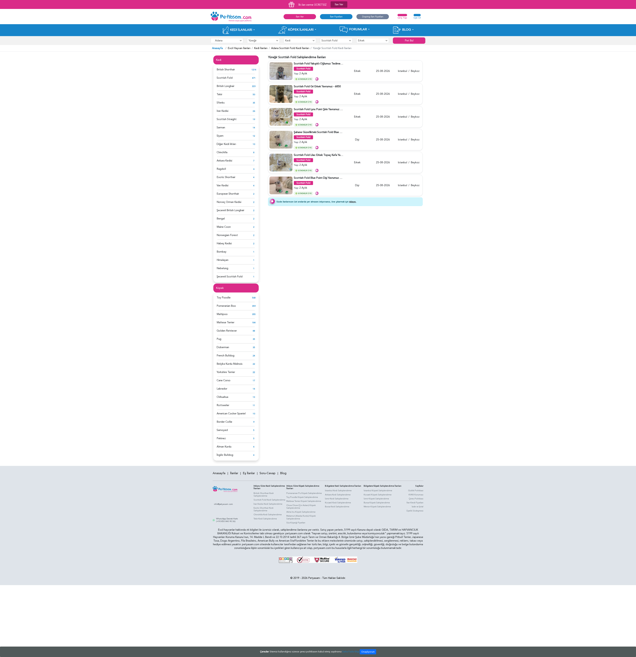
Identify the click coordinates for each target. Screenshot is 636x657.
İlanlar (234, 473)
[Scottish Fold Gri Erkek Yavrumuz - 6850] (280, 94)
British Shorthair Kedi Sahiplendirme (264, 494)
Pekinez (221, 438)
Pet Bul (409, 40)
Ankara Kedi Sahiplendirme (338, 494)
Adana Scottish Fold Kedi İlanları (290, 48)
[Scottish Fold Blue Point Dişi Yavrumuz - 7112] (280, 185)
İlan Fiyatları (336, 16)
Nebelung (222, 268)
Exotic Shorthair (226, 177)
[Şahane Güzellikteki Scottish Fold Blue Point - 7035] (280, 139)
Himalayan (222, 260)
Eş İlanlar (249, 473)
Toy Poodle (224, 297)
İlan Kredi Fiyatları (415, 502)
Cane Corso (223, 380)
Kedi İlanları (260, 48)
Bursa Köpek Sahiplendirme (377, 502)
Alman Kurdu (224, 446)
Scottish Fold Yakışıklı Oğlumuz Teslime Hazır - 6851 (324, 63)
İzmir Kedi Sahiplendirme (336, 498)
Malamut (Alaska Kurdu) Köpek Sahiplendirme (301, 517)
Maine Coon (224, 227)
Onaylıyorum (368, 651)
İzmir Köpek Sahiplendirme (376, 498)
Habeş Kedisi (224, 243)
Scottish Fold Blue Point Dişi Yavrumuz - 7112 (320, 178)
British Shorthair (226, 69)
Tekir (219, 94)
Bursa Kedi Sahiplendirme (337, 506)
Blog (283, 473)
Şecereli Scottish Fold (229, 276)
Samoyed (222, 430)
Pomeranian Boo (226, 306)
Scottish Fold (225, 78)
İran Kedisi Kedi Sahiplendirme (268, 504)
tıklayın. (352, 201)
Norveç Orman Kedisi (229, 202)
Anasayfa (217, 48)
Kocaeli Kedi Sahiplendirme (338, 502)
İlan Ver (339, 4)
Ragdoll (221, 169)
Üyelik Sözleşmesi (414, 510)
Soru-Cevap (267, 473)
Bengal (221, 218)
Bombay (221, 252)
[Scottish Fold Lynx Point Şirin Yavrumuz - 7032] (280, 117)
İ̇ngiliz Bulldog (225, 455)
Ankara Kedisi (224, 160)
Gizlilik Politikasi (415, 490)
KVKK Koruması (416, 494)
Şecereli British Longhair (230, 210)
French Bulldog (225, 355)
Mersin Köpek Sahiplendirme (377, 506)
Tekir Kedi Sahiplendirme (265, 518)
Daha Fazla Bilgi (350, 651)
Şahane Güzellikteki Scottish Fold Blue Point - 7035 (324, 132)
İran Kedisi (222, 111)
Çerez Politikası (416, 498)
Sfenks (221, 103)
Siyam (220, 136)
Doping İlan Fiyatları (372, 16)
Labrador (222, 389)
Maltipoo (222, 314)
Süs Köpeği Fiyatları (295, 522)
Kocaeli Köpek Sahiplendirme (378, 494)
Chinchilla (222, 152)
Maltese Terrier (225, 322)
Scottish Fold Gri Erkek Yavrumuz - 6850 (317, 86)
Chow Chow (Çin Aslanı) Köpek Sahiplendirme (301, 506)
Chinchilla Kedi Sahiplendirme (268, 514)
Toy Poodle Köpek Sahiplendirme (302, 497)
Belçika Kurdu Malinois (229, 364)
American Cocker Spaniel (231, 413)
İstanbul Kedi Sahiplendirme (338, 490)
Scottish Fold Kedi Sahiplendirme (269, 500)
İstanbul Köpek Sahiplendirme (378, 490)
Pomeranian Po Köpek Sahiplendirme (304, 493)
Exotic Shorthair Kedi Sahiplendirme (263, 509)
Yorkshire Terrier (226, 372)
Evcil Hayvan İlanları (239, 48)
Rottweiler (223, 405)
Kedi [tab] (218, 60)
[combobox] (227, 40)
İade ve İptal (417, 506)
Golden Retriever (227, 331)
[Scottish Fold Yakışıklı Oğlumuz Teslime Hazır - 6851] (280, 71)
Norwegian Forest (227, 235)
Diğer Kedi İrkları (226, 144)
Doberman (223, 347)
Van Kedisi (222, 185)
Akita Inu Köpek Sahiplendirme (301, 512)
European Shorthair (228, 194)
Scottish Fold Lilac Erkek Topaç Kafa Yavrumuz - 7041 (325, 155)
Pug (219, 339)
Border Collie (224, 422)
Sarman (221, 127)
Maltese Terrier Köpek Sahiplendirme (303, 501)
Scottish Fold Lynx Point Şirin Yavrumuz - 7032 (321, 109)
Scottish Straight (227, 119)
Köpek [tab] (220, 288)
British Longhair (225, 86)
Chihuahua (222, 397)
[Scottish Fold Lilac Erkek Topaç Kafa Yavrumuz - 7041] (280, 162)
